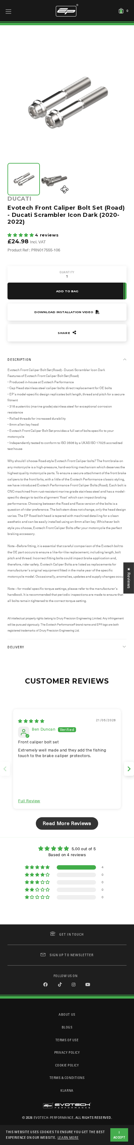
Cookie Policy (67, 1065)
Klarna (66, 1090)
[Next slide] (129, 769)
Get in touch (71, 934)
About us (67, 1014)
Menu (8, 11)
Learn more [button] (68, 1137)
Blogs (67, 1027)
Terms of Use (67, 1040)
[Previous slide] (5, 769)
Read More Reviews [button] (67, 823)
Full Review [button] (29, 801)
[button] (21, 235)
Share (64, 333)
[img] (31, 721)
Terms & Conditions (67, 1078)
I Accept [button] (119, 1134)
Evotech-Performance (54, 1117)
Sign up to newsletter (71, 955)
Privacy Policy (67, 1052)
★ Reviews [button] (129, 578)
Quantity (67, 272)
